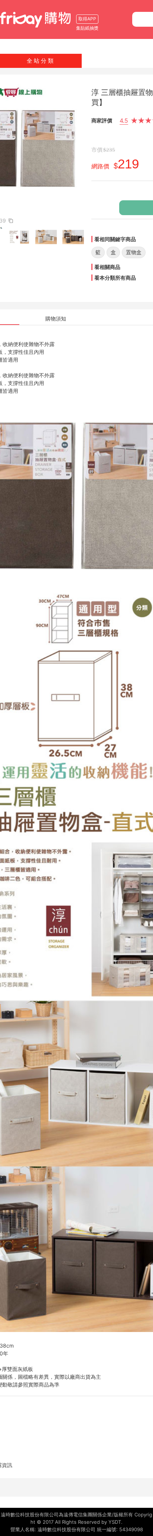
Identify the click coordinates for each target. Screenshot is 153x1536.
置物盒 (133, 252)
